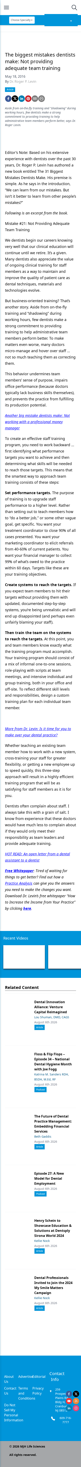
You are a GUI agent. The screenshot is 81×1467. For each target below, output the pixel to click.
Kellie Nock (42, 1241)
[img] (40, 7)
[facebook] (8, 98)
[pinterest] (28, 98)
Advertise (25, 1376)
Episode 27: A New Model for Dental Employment (49, 1178)
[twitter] (15, 98)
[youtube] (69, 1401)
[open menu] (6, 7)
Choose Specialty (21, 20)
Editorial (38, 1376)
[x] (76, 1394)
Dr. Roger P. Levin (23, 81)
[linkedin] (21, 98)
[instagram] (76, 1408)
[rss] (76, 1401)
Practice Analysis (18, 883)
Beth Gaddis (42, 1136)
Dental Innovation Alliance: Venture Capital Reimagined (50, 1007)
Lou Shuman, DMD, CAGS (51, 1017)
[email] (35, 98)
